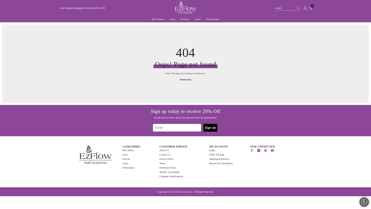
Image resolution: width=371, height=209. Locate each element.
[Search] (297, 8)
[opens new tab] (252, 150)
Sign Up (210, 127)
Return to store (185, 79)
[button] (287, 8)
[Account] (305, 8)
